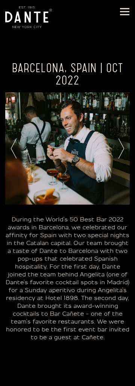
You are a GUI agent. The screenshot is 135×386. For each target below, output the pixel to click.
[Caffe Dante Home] (28, 17)
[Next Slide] (121, 148)
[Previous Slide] (13, 148)
